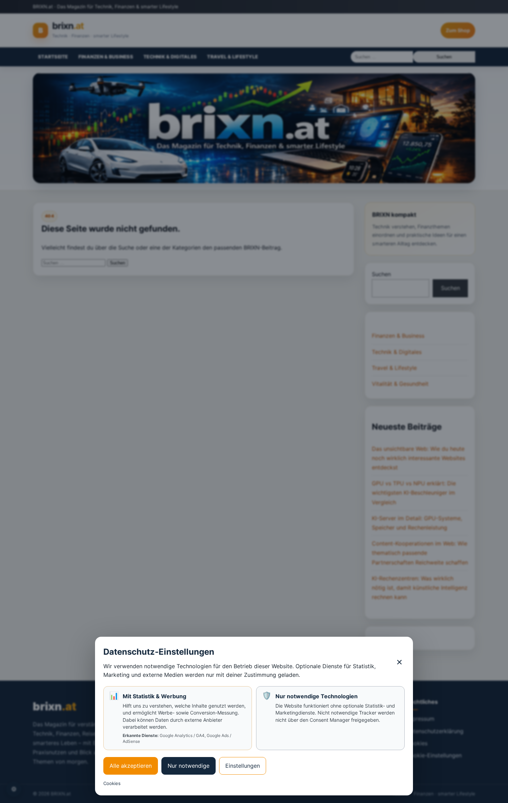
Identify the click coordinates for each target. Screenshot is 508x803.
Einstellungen (242, 765)
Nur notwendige (188, 765)
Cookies (112, 783)
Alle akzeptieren (131, 765)
